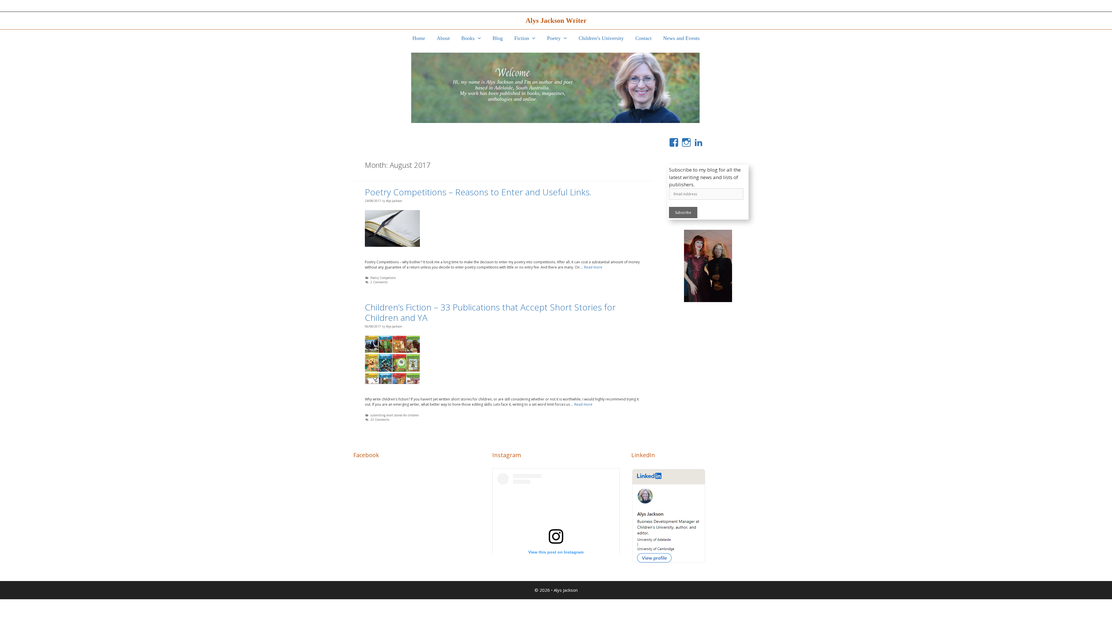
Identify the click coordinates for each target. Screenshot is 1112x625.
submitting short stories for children (394, 415)
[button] (481, 38)
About (443, 38)
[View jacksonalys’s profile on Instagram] (686, 142)
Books (468, 38)
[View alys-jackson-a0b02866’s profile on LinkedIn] (698, 142)
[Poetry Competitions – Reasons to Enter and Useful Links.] (392, 231)
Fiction (521, 38)
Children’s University (601, 38)
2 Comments (378, 282)
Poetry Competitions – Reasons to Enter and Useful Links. (478, 192)
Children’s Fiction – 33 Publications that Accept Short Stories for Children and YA (490, 312)
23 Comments (379, 420)
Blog (498, 38)
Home (418, 38)
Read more (593, 267)
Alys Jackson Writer (556, 20)
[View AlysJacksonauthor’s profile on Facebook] (674, 142)
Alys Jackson (566, 590)
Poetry (554, 38)
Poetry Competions (383, 278)
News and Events (681, 38)
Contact (643, 38)
